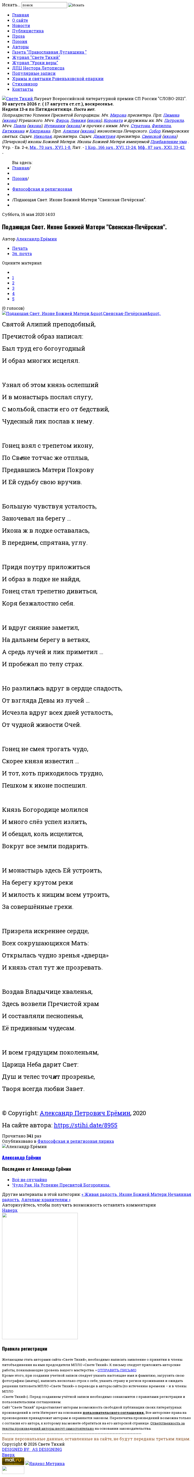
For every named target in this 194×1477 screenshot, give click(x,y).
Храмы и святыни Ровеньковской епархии (58, 78)
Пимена (171, 115)
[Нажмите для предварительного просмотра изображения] (81, 313)
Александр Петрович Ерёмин (85, 1113)
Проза (18, 36)
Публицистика (28, 30)
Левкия (78, 120)
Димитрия (104, 136)
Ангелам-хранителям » (45, 1199)
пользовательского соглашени (112, 1412)
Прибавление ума (168, 141)
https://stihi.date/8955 (85, 1125)
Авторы (20, 46)
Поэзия (19, 41)
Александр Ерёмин (36, 238)
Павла (19, 125)
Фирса (62, 120)
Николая (43, 136)
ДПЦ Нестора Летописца (38, 68)
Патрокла (174, 120)
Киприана (39, 130)
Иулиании (54, 125)
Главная (20, 14)
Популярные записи (34, 73)
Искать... (11, 4)
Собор (155, 130)
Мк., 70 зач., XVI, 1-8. (50, 147)
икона (9, 120)
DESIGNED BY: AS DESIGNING (32, 1449)
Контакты (22, 89)
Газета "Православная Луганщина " (49, 52)
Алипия (71, 130)
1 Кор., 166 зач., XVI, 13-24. (111, 147)
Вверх (8, 1454)
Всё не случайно (29, 1179)
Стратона (140, 125)
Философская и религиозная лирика (75, 1141)
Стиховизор (25, 83)
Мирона (118, 115)
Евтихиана (13, 130)
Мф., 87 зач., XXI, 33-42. (161, 147)
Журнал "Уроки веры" (35, 62)
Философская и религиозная (42, 189)
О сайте (20, 20)
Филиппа (161, 125)
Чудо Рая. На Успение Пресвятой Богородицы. (61, 1185)
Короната (113, 120)
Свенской (151, 136)
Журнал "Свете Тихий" (36, 57)
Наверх (10, 1210)
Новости (21, 25)
